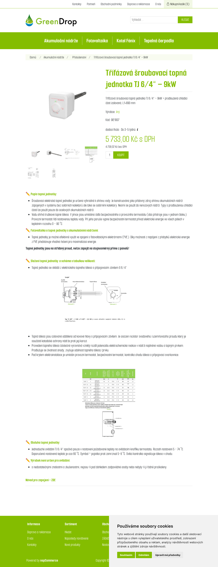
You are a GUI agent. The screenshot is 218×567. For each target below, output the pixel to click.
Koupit (120, 155)
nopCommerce (49, 560)
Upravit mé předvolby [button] (167, 555)
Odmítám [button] (143, 555)
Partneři (91, 4)
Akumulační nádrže (61, 40)
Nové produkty (72, 544)
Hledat (185, 19)
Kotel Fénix (126, 40)
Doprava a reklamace (138, 4)
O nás (158, 4)
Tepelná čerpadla (159, 40)
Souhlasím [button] (126, 555)
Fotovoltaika (97, 40)
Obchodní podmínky (111, 4)
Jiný (118, 112)
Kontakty (76, 4)
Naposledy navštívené (76, 538)
